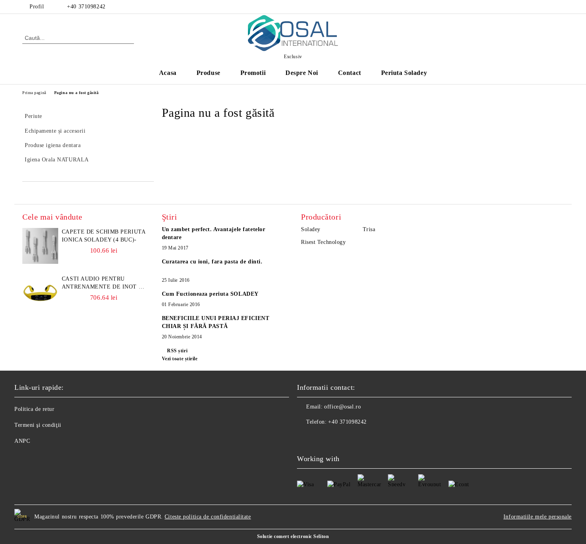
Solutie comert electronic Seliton (293, 536)
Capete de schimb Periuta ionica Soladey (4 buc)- (103, 236)
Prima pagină (34, 92)
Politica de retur (34, 409)
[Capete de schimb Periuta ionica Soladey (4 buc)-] (40, 246)
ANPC (22, 441)
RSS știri (177, 351)
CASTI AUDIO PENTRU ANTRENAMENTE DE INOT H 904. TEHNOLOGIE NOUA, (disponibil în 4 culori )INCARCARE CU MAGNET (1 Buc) (102, 283)
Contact (349, 72)
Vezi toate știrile (180, 358)
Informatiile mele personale (537, 517)
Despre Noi (301, 72)
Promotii (252, 72)
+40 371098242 (86, 7)
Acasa (168, 72)
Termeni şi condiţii (37, 425)
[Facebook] (559, 6)
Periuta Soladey (404, 72)
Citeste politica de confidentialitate (208, 517)
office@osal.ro (342, 407)
